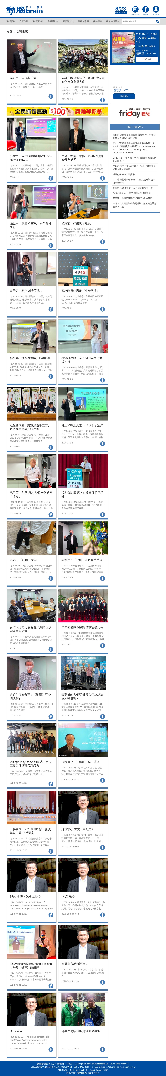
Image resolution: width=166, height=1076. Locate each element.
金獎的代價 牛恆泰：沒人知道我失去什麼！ (134, 188)
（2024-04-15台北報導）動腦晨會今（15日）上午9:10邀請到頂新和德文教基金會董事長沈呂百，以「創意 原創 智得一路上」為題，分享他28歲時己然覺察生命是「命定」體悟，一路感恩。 (31, 508)
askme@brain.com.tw (126, 1067)
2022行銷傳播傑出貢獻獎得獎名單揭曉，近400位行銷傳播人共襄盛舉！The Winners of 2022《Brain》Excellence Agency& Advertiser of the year (134, 148)
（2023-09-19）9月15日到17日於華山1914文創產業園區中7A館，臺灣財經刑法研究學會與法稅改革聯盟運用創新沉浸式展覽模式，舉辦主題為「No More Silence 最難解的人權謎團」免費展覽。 (83, 710)
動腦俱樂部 (37, 21)
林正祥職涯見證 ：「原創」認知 (82, 425)
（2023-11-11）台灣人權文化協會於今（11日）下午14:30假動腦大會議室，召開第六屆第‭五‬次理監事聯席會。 (31, 639)
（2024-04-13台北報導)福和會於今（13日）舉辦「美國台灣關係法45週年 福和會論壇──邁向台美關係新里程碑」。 (83, 505)
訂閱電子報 (135, 9)
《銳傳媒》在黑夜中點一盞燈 (80, 762)
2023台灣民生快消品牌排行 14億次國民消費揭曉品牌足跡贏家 (134, 167)
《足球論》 (68, 896)
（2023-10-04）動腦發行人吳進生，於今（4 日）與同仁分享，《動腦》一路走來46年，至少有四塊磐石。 (31, 707)
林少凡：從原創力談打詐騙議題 (30, 358)
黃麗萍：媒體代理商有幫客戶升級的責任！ (133, 198)
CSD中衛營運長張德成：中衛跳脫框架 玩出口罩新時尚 (134, 181)
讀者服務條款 (94, 1073)
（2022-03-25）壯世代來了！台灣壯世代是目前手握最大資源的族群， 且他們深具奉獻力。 (82, 972)
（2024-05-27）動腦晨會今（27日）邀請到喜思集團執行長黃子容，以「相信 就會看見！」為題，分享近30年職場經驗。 (31, 299)
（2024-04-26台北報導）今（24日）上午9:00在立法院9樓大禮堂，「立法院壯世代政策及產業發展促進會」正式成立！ (31, 438)
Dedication (16, 1031)
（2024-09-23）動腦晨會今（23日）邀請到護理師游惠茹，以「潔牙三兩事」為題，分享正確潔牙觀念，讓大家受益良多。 (82, 232)
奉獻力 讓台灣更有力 (75, 963)
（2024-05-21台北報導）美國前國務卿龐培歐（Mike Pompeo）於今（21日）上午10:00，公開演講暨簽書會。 (82, 299)
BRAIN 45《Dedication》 (26, 896)
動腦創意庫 (83, 21)
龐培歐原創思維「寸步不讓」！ (81, 290)
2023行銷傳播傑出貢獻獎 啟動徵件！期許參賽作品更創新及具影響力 (134, 136)
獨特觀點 (97, 21)
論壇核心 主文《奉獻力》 (77, 829)
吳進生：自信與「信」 (24, 78)
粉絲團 (145, 9)
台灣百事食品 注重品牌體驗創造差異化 (132, 193)
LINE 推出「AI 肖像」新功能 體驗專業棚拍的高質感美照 (135, 159)
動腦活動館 (53, 21)
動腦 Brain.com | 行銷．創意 (24, 10)
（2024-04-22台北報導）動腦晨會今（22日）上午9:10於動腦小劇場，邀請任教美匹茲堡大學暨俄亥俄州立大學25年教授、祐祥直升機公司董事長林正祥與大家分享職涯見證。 (82, 437)
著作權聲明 (71, 1073)
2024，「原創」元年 (23, 560)
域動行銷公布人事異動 (124, 174)
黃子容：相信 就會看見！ (26, 290)
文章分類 (23, 21)
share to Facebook (50, 96)
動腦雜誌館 (68, 21)
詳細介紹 (147, 59)
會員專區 (156, 9)
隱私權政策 (82, 1073)
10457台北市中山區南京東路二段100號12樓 (50, 1067)
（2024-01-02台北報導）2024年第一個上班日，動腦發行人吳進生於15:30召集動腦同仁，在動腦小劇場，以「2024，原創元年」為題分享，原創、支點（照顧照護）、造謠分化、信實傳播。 (31, 571)
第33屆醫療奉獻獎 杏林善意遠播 (82, 627)
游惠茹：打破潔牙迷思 (76, 223)
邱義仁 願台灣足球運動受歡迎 (80, 1031)
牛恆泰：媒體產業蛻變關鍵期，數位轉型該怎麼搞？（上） (135, 205)
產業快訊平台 (112, 21)
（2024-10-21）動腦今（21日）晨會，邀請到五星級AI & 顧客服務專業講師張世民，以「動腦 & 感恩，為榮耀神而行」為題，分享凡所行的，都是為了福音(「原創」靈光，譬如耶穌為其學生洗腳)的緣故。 (31, 239)
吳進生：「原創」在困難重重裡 (81, 560)
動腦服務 (10, 21)
